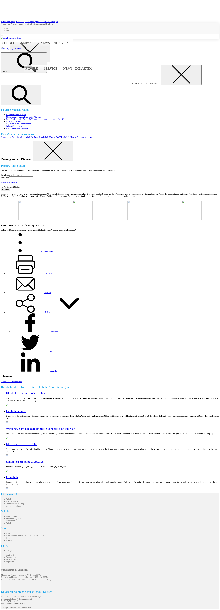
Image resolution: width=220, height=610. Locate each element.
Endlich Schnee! (16, 411)
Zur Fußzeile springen (49, 22)
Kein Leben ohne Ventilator (17, 128)
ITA (7, 28)
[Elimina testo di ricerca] (181, 75)
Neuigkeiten (11, 550)
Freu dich (12, 477)
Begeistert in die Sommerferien (18, 124)
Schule (8, 43)
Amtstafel (10, 555)
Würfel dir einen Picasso (16, 115)
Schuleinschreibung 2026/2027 (25, 461)
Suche (134, 83)
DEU (8, 30)
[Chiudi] (53, 151)
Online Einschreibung (15, 504)
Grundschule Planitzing (10, 137)
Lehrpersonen (11, 516)
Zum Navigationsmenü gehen (28, 22)
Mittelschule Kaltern (68, 137)
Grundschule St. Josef (29, 137)
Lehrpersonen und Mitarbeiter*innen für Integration (26, 536)
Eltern (8, 533)
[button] (47, 312)
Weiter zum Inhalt (8, 22)
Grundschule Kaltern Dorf (49, 137)
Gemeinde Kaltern (13, 506)
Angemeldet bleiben (12, 187)
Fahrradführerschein (14, 126)
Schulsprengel (82, 137)
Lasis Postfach (12, 501)
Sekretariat (10, 521)
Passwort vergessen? (9, 182)
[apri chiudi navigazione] (2, 35)
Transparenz (11, 557)
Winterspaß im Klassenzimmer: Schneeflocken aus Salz (40, 428)
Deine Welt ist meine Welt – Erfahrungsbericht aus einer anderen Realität (35, 119)
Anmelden (5, 189)
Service (28, 43)
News (45, 43)
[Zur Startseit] (11, 38)
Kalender (9, 538)
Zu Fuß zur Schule (13, 121)
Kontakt (9, 540)
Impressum (10, 562)
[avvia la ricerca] (21, 95)
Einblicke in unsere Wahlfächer (25, 393)
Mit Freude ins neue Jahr (21, 444)
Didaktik (60, 43)
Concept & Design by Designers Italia (16, 608)
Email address (6, 175)
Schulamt (10, 499)
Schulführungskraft (14, 518)
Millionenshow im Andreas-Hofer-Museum (23, 117)
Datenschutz (11, 559)
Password (5, 178)
